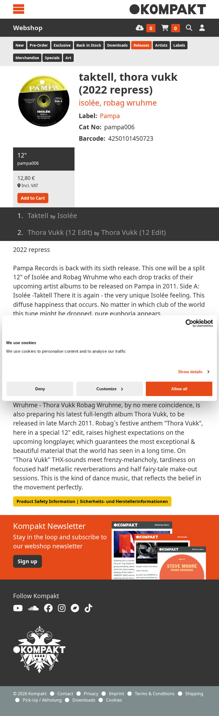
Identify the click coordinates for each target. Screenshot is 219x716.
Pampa (110, 116)
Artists (161, 45)
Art (68, 57)
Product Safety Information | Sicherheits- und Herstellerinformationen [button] (92, 501)
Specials (52, 57)
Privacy (91, 694)
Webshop (27, 27)
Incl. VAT (29, 185)
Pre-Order (39, 45)
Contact (65, 694)
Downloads (117, 45)
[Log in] (202, 27)
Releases (141, 45)
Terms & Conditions (155, 694)
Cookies (114, 700)
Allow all (179, 388)
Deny (40, 388)
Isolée (67, 215)
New (19, 45)
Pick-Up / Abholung (42, 700)
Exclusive (62, 45)
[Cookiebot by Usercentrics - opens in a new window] (189, 323)
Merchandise (27, 57)
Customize (106, 388)
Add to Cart (33, 198)
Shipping (194, 694)
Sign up (27, 561)
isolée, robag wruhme (118, 102)
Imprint (116, 694)
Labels (179, 45)
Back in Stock (88, 45)
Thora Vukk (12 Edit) (133, 232)
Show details (190, 371)
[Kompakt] (168, 9)
